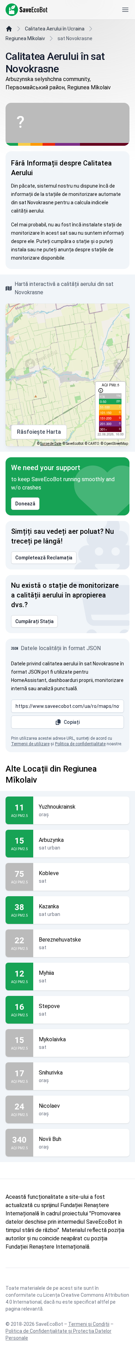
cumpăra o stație (70, 241)
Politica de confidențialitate (80, 743)
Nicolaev (49, 1106)
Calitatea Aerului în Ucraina (54, 29)
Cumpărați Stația (34, 621)
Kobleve (49, 873)
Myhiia (46, 973)
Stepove (49, 1006)
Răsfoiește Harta (39, 432)
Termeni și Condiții (88, 1324)
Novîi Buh (50, 1139)
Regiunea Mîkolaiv (25, 38)
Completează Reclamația (43, 557)
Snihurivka (51, 1072)
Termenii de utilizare (30, 743)
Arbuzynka (51, 840)
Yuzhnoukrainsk (57, 806)
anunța (66, 249)
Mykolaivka (52, 1039)
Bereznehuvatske (60, 939)
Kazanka (49, 906)
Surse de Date (50, 444)
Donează (25, 503)
